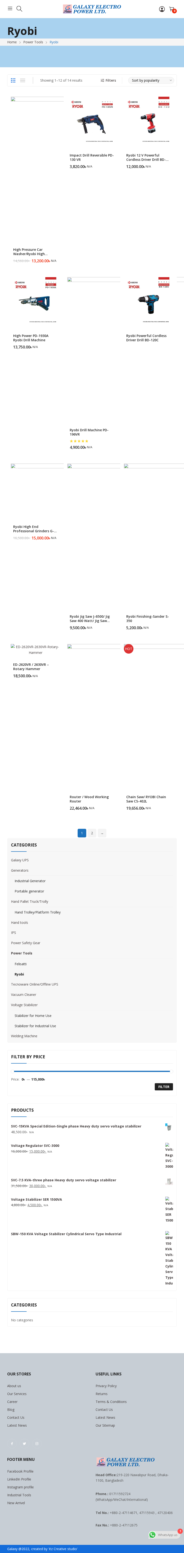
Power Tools (21, 953)
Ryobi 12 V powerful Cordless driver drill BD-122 (146, 159)
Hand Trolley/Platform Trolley (38, 912)
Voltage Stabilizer (24, 1005)
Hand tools (19, 922)
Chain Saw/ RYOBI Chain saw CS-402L (146, 799)
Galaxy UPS (20, 860)
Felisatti (21, 964)
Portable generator (29, 891)
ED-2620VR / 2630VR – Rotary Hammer (31, 666)
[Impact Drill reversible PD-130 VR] (92, 121)
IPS (13, 932)
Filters (111, 80)
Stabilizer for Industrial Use (35, 1026)
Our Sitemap (105, 1425)
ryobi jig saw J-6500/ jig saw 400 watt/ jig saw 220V (90, 620)
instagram (37, 1443)
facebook (12, 1443)
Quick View (58, 101)
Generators (20, 870)
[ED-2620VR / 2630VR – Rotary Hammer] (35, 650)
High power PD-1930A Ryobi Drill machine (30, 337)
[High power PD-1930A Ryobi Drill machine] (35, 301)
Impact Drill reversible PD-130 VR (92, 157)
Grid (13, 80)
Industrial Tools (19, 1495)
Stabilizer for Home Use (33, 1015)
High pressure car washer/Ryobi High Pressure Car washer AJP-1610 (34, 256)
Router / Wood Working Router (89, 799)
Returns (102, 1393)
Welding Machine (24, 1036)
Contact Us (15, 1417)
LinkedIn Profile (19, 1479)
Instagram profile (20, 1487)
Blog (10, 1409)
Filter (163, 1086)
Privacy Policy (106, 1386)
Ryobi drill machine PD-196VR (89, 432)
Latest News (17, 1425)
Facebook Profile (20, 1471)
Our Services (17, 1393)
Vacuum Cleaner (23, 994)
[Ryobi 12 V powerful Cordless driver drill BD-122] (148, 121)
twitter (24, 1443)
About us (14, 1386)
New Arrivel (16, 1503)
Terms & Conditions (111, 1401)
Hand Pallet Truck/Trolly (29, 901)
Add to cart (58, 258)
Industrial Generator (30, 881)
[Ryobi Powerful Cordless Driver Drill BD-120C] (148, 301)
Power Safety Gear (25, 943)
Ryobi (19, 974)
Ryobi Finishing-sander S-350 (147, 618)
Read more (171, 337)
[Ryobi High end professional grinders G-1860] (38, 490)
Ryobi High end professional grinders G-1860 (33, 531)
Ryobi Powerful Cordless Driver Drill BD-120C (146, 337)
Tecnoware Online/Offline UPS (34, 984)
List (22, 80)
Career (12, 1401)
